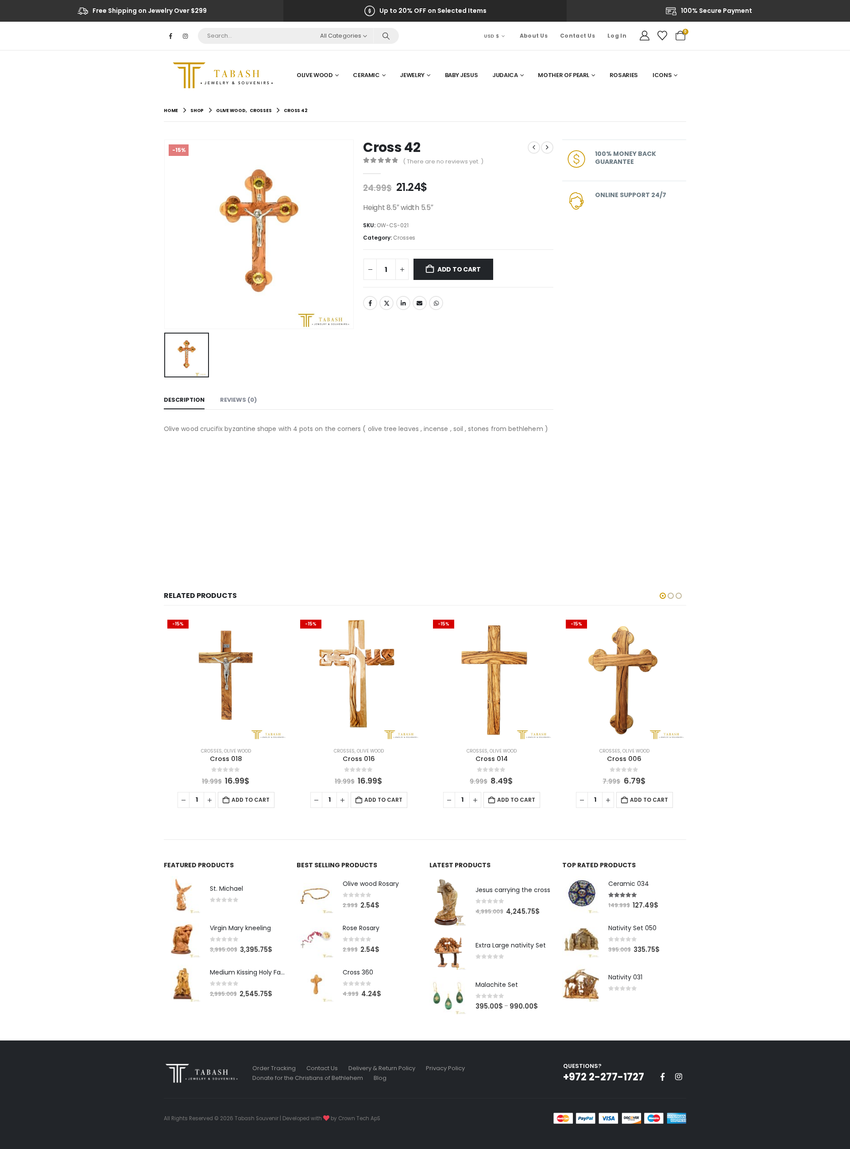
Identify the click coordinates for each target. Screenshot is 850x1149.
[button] (663, 595)
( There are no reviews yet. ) (443, 161)
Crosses (404, 237)
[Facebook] (170, 36)
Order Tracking (274, 1068)
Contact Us (577, 35)
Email (420, 303)
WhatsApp (436, 303)
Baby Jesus (461, 75)
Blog (380, 1078)
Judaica (505, 75)
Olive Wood (315, 75)
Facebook (370, 303)
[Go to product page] (182, 894)
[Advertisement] (358, 501)
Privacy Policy (445, 1068)
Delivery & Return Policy (381, 1068)
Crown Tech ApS (359, 1118)
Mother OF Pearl (563, 75)
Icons (662, 75)
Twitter (386, 303)
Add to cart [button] (251, 800)
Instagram (678, 1076)
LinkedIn (403, 303)
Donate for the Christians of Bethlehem (307, 1078)
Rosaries (624, 75)
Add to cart (459, 269)
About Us (534, 35)
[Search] (385, 35)
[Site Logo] (225, 75)
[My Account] (644, 36)
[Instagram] (185, 36)
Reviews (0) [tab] (238, 400)
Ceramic (366, 75)
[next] (547, 147)
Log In (616, 35)
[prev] (534, 147)
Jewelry (412, 75)
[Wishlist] (662, 36)
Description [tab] (184, 400)
